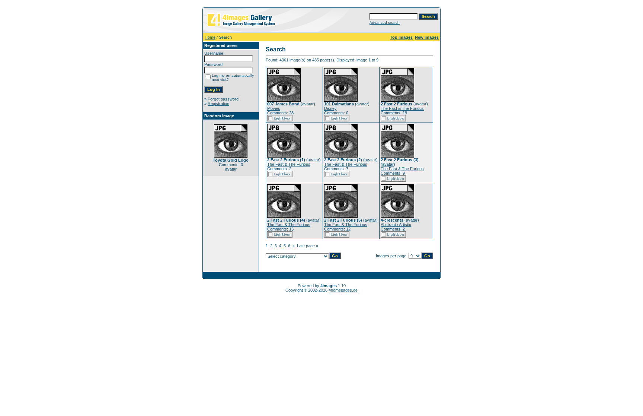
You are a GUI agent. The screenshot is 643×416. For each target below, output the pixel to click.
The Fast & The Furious (402, 108)
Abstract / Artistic (396, 224)
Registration (218, 103)
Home (210, 37)
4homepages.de (343, 290)
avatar (308, 104)
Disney (330, 108)
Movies (273, 108)
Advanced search (385, 22)
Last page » (307, 246)
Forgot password (223, 99)
